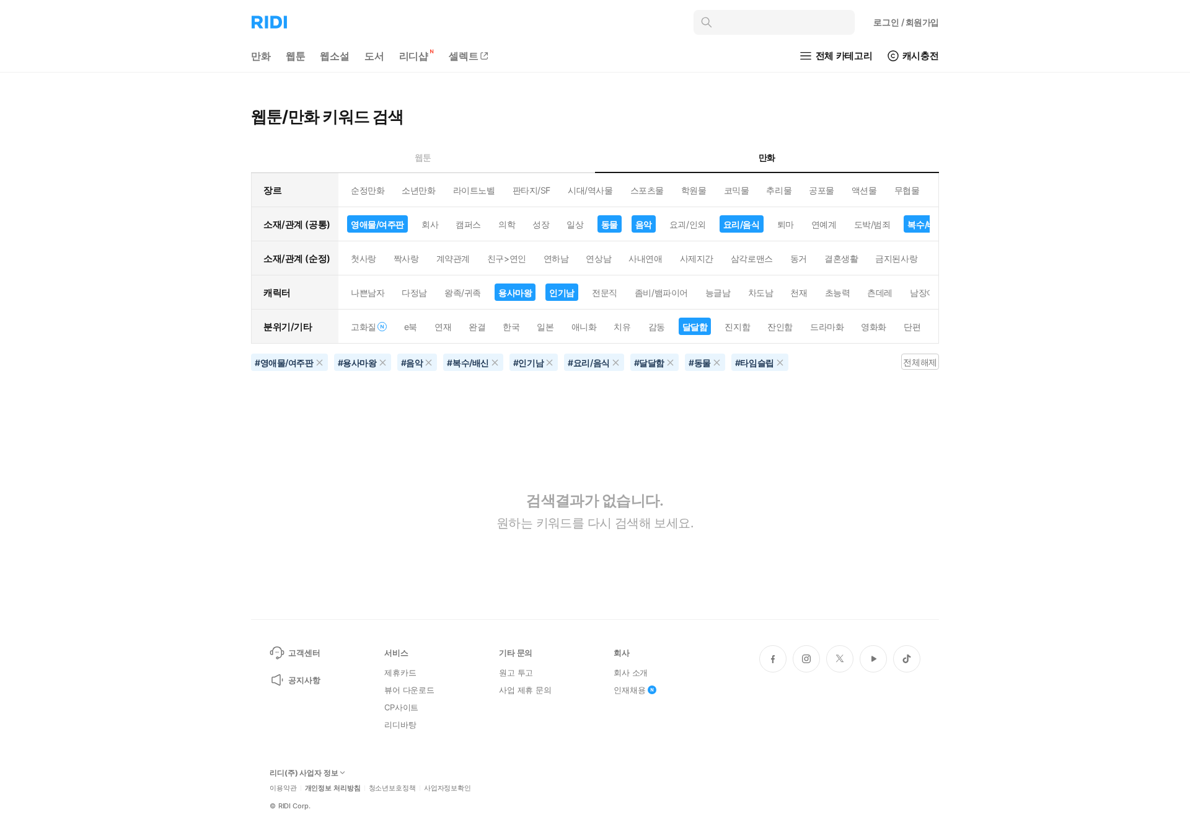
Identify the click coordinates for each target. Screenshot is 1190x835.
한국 (511, 326)
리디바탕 (400, 725)
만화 (261, 56)
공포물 (821, 190)
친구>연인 (506, 258)
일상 (574, 224)
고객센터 (304, 653)
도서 (374, 56)
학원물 (694, 190)
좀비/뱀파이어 (661, 292)
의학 (506, 224)
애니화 (584, 326)
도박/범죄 (872, 224)
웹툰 (296, 56)
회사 (429, 224)
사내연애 (645, 258)
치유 (622, 326)
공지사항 (304, 680)
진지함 (737, 326)
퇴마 (785, 224)
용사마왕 (515, 292)
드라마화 (827, 326)
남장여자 (926, 292)
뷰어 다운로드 (409, 690)
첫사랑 (363, 258)
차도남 (761, 292)
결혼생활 (841, 258)
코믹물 (736, 190)
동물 (609, 224)
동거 (798, 258)
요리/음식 (741, 224)
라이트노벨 (474, 190)
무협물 (907, 190)
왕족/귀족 (462, 292)
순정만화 (367, 190)
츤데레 (879, 292)
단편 (912, 326)
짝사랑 (406, 258)
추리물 (778, 190)
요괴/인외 (687, 224)
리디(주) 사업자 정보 (304, 773)
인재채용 (629, 690)
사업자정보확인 (447, 788)
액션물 (864, 190)
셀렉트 (463, 56)
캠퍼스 (468, 224)
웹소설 (335, 56)
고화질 (363, 326)
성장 (540, 224)
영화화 (873, 326)
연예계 (824, 224)
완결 (477, 326)
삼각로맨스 (752, 258)
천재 (798, 292)
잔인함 (780, 326)
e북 (410, 326)
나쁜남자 (367, 292)
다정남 (414, 292)
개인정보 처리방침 (333, 788)
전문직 (604, 292)
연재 (442, 326)
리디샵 (414, 56)
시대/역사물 (590, 190)
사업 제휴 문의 (525, 690)
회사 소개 (631, 672)
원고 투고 (516, 672)
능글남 (718, 292)
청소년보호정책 (392, 788)
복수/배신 (925, 224)
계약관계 (453, 258)
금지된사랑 (896, 258)
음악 (643, 224)
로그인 (906, 22)
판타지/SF (531, 190)
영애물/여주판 (377, 224)
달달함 (695, 326)
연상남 (598, 258)
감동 (656, 326)
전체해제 (920, 362)
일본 (545, 326)
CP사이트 (401, 707)
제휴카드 (400, 672)
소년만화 (418, 190)
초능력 (837, 292)
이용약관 (283, 788)
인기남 (562, 292)
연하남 (556, 258)
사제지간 (696, 258)
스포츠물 (647, 190)
